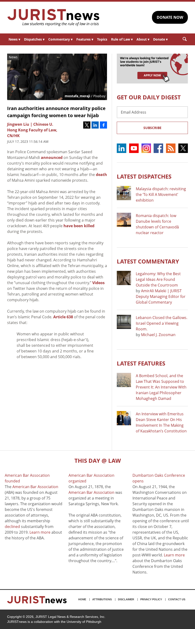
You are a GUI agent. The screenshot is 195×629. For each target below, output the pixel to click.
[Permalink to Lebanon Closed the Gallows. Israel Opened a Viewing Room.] (124, 322)
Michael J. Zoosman (158, 334)
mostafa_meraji (77, 96)
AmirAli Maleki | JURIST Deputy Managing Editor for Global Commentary (160, 296)
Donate (160, 39)
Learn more (39, 532)
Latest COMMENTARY (148, 261)
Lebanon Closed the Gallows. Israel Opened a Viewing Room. (161, 323)
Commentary (60, 39)
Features (84, 39)
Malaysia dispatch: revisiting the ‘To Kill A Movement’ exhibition (161, 194)
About (142, 39)
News (14, 39)
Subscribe (152, 127)
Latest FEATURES (141, 363)
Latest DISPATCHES (144, 176)
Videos (98, 282)
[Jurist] (53, 17)
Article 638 (63, 316)
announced (52, 157)
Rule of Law (122, 39)
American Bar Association (35, 486)
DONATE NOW (170, 17)
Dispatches (34, 39)
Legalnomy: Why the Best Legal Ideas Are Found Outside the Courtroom (158, 279)
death (101, 174)
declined (12, 526)
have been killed (78, 225)
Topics (102, 39)
